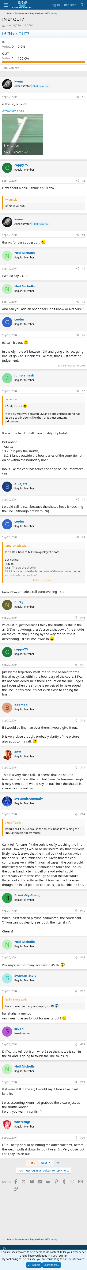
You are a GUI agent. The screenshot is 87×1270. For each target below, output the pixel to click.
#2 (83, 180)
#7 (83, 391)
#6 (83, 335)
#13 (82, 767)
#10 (82, 618)
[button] (4, 1248)
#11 (82, 665)
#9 (83, 537)
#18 (82, 1044)
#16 (82, 957)
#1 (83, 97)
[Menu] (6, 5)
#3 (83, 235)
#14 (82, 814)
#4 (83, 268)
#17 (82, 991)
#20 (82, 1137)
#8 (83, 499)
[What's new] (82, 5)
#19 (82, 1082)
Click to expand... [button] (43, 580)
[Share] (77, 97)
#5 (83, 302)
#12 (82, 720)
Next (44, 1163)
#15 (82, 911)
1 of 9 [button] (31, 1163)
